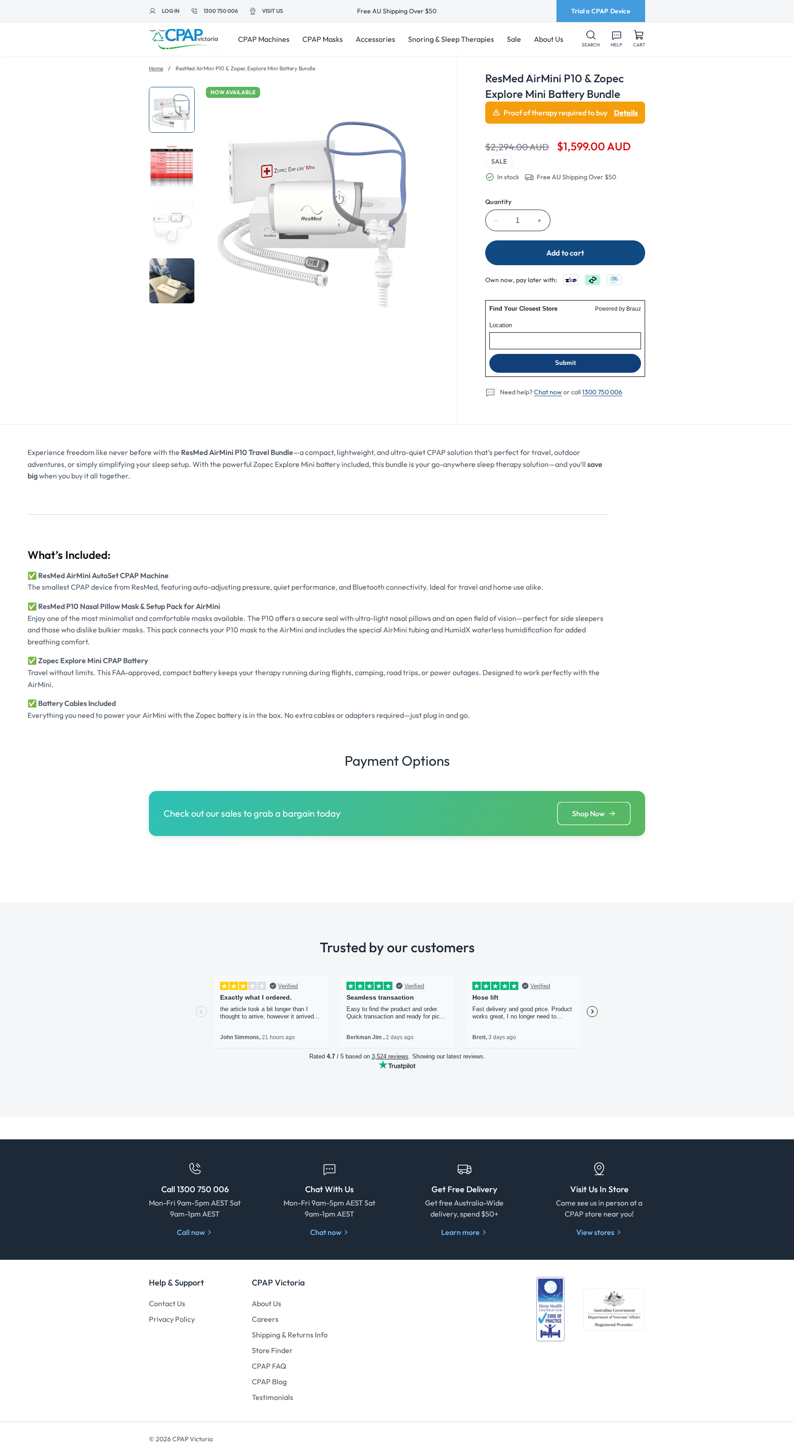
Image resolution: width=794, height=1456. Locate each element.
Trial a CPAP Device (600, 11)
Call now (191, 1232)
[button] (591, 39)
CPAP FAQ (269, 1366)
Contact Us (167, 1303)
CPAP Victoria (192, 1439)
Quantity (498, 202)
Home (156, 68)
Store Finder (272, 1350)
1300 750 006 (602, 392)
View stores (595, 1232)
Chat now (548, 392)
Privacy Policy (172, 1319)
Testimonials (272, 1397)
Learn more (460, 1232)
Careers (265, 1319)
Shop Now (588, 813)
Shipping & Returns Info (290, 1334)
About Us (266, 1303)
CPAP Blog (269, 1381)
